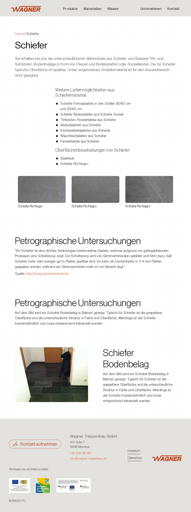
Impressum (134, 450)
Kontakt (173, 8)
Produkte (70, 8)
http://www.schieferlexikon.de (47, 273)
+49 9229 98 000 (80, 453)
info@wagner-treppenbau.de (88, 458)
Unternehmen (150, 8)
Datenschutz (135, 457)
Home (19, 34)
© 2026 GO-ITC (17, 501)
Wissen (112, 8)
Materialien (92, 8)
